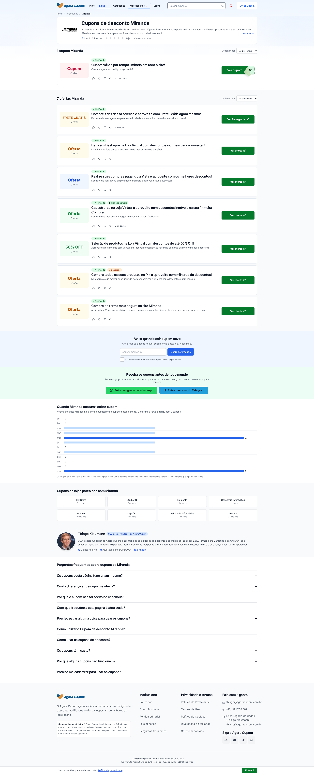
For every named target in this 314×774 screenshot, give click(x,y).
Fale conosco (148, 723)
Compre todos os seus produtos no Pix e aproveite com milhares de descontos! (151, 274)
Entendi (249, 770)
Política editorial (150, 716)
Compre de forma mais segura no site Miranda (126, 306)
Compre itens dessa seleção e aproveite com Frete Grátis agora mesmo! (146, 114)
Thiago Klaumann (91, 534)
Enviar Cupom (246, 5)
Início (59, 13)
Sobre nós (146, 702)
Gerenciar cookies (192, 731)
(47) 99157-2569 (236, 709)
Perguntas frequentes (153, 731)
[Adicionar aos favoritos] (105, 78)
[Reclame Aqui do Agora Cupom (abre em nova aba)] (234, 740)
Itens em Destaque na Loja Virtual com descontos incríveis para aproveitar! (148, 145)
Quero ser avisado (181, 351)
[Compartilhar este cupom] (110, 78)
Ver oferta (236, 150)
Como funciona (149, 709)
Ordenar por (228, 50)
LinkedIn (141, 549)
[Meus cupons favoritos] (231, 5)
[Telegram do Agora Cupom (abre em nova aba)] (243, 740)
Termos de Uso (190, 709)
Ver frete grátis (236, 119)
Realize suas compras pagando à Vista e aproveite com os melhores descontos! (151, 176)
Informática (72, 13)
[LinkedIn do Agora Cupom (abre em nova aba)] (226, 740)
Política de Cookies (193, 716)
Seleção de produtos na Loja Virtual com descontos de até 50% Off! (142, 243)
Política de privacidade (110, 770)
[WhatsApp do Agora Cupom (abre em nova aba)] (251, 740)
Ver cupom (234, 70)
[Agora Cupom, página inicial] (71, 6)
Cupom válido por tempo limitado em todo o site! (128, 65)
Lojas (102, 5)
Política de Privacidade (195, 702)
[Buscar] (222, 5)
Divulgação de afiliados (195, 723)
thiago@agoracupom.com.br (244, 702)
